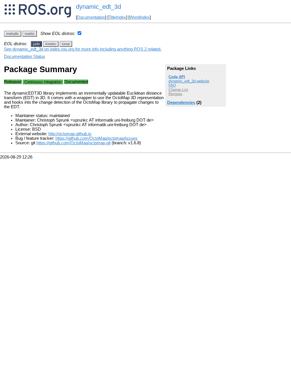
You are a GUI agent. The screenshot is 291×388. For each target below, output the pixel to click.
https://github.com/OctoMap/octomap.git (73, 143)
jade (36, 44)
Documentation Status (24, 56)
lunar (66, 44)
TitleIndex (117, 17)
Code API (177, 77)
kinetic (50, 44)
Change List (178, 89)
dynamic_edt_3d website (189, 81)
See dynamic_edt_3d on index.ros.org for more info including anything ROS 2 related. (82, 49)
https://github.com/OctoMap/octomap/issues (96, 138)
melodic (12, 34)
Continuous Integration (42, 82)
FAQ (172, 85)
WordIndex (140, 17)
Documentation (91, 17)
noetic (30, 34)
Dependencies (181, 102)
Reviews (175, 94)
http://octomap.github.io (69, 134)
